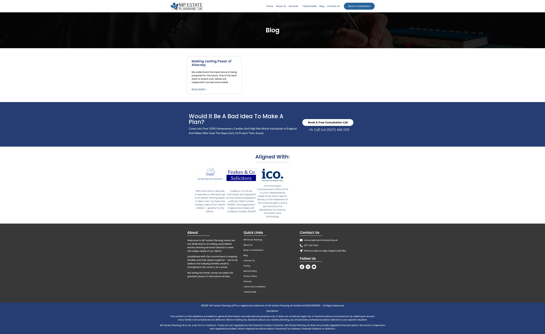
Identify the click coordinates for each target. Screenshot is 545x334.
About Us (281, 6)
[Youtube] (314, 267)
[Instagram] (308, 267)
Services (293, 6)
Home (269, 6)
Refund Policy (250, 271)
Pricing (247, 265)
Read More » (199, 89)
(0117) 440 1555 (338, 130)
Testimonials (309, 6)
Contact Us (333, 6)
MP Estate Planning (253, 239)
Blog (321, 6)
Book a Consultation (359, 6)
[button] (294, 6)
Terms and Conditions (255, 286)
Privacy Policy (250, 276)
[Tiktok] (302, 267)
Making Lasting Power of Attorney (211, 63)
